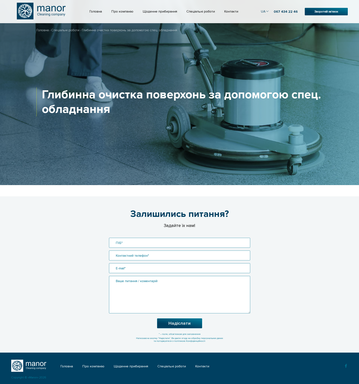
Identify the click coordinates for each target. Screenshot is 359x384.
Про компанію (122, 11)
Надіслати (179, 323)
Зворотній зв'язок (326, 11)
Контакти (231, 11)
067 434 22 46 (286, 12)
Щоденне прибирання (160, 11)
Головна (95, 11)
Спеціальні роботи (200, 11)
